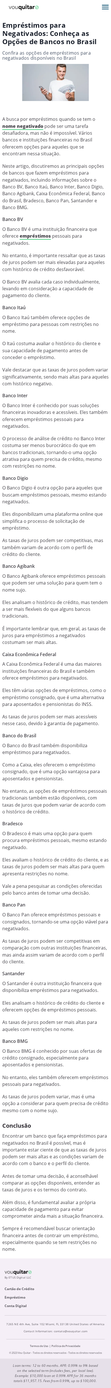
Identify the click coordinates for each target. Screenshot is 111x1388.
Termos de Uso (39, 1346)
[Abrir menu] (105, 7)
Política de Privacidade (66, 1346)
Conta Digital (16, 1305)
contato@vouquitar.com (71, 1331)
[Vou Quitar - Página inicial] (23, 7)
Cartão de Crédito (19, 1288)
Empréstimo (15, 1297)
